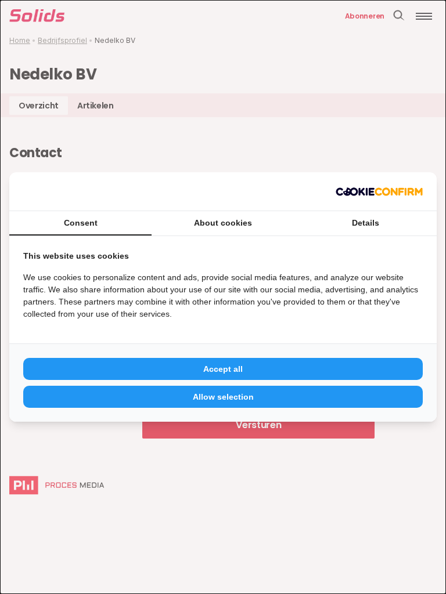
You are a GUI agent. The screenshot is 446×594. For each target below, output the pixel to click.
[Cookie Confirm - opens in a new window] (379, 191)
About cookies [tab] (223, 222)
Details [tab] (365, 222)
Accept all (223, 369)
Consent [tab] (81, 222)
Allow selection (223, 396)
